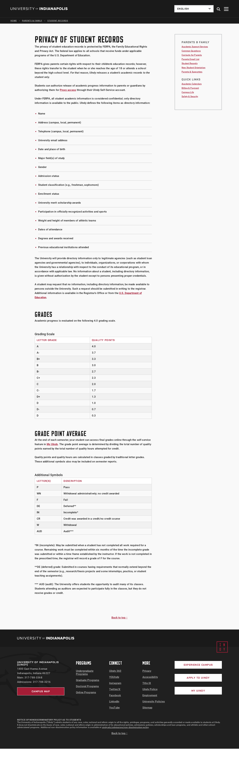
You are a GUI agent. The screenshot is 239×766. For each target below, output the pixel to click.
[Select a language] (194, 8)
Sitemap (147, 707)
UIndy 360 (115, 671)
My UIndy (52, 444)
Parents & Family (32, 20)
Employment (149, 695)
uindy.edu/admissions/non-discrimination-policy (125, 727)
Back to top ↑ (119, 617)
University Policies (153, 701)
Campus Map (41, 691)
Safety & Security (190, 96)
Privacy (146, 671)
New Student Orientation (193, 67)
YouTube (114, 707)
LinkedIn (114, 701)
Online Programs (86, 692)
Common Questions (191, 51)
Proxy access (68, 90)
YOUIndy (114, 677)
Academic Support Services (195, 46)
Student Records (57, 20)
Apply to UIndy (198, 677)
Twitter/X (114, 689)
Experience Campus (198, 664)
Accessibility (150, 677)
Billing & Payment (190, 88)
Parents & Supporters (192, 72)
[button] (219, 9)
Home (13, 20)
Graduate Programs (87, 680)
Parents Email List (190, 59)
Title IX (146, 683)
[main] (119, 327)
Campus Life (188, 92)
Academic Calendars (192, 84)
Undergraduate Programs (84, 672)
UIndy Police (149, 689)
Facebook (115, 695)
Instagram (115, 683)
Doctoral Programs (87, 686)
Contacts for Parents (192, 55)
